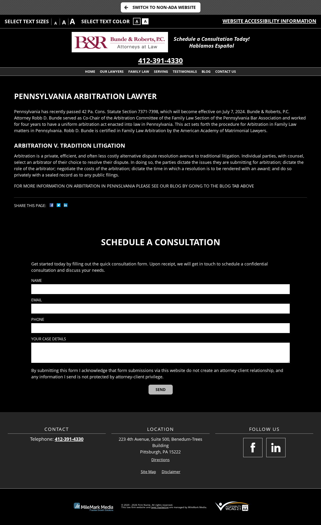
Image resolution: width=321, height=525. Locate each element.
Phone (37, 319)
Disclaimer (171, 471)
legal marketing (159, 507)
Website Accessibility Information (269, 21)
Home (90, 71)
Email (36, 300)
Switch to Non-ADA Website (164, 7)
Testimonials (185, 71)
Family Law (138, 71)
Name (36, 280)
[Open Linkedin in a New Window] (276, 447)
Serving (161, 71)
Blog (206, 71)
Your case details (48, 339)
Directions (160, 459)
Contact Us (225, 71)
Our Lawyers (112, 71)
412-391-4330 (160, 60)
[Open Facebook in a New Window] (252, 447)
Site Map (148, 471)
